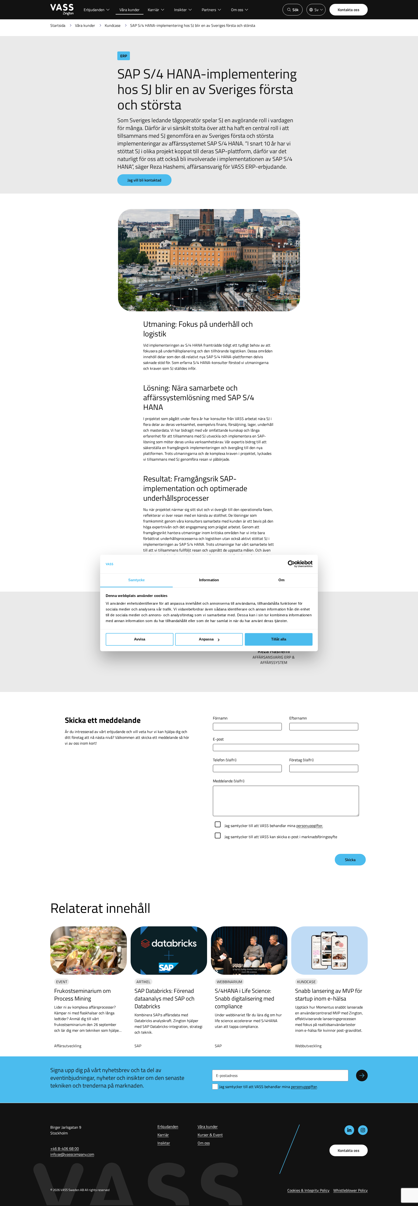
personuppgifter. (309, 825)
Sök (295, 10)
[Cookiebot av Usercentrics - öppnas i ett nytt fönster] (291, 564)
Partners (209, 10)
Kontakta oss (348, 10)
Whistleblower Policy (350, 1190)
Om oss (237, 10)
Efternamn (298, 718)
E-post (218, 739)
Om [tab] (281, 580)
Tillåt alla (278, 639)
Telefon (224, 760)
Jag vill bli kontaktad (144, 180)
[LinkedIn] (349, 1130)
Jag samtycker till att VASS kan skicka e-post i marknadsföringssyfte (280, 837)
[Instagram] (363, 1130)
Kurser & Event (210, 1135)
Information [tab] (209, 580)
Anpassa (206, 639)
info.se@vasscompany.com (72, 1154)
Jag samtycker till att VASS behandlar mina (273, 825)
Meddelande (228, 781)
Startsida (57, 25)
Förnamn (220, 718)
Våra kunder (129, 10)
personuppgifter (304, 1087)
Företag (301, 760)
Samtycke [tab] (136, 580)
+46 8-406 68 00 (64, 1148)
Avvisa (139, 639)
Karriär (153, 10)
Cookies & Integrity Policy (308, 1190)
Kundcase (112, 25)
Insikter (180, 10)
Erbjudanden (94, 10)
